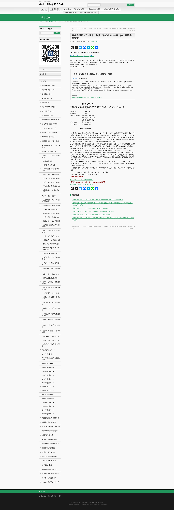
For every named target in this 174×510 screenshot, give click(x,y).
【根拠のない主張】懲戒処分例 (51, 269)
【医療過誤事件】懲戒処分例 (51, 213)
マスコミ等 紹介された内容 (50, 482)
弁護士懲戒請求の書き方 (49, 431)
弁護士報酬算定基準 (48, 85)
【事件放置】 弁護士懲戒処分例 (50, 169)
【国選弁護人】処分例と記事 (51, 221)
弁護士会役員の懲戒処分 (49, 469)
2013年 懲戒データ (48, 410)
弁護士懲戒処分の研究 (49, 422)
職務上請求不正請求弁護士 (50, 473)
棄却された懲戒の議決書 (49, 456)
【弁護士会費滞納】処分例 (50, 236)
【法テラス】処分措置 (49, 461)
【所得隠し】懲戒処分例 (49, 253)
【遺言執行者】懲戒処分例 (50, 244)
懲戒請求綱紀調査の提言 (49, 439)
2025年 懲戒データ (48, 363)
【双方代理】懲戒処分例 (49, 278)
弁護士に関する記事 (48, 90)
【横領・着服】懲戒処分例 (50, 174)
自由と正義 (45, 102)
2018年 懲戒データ (48, 390)
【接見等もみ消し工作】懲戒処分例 (51, 282)
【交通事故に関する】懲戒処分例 (51, 331)
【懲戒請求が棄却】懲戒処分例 (51, 345)
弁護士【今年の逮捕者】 (49, 132)
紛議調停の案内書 (47, 435)
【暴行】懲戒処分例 (48, 165)
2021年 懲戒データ (48, 379)
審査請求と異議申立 (48, 448)
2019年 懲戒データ (48, 387)
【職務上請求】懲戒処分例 (50, 274)
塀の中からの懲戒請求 (49, 478)
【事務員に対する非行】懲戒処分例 (51, 314)
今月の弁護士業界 (47, 115)
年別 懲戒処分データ (48, 350)
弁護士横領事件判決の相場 (50, 141)
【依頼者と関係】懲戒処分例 (51, 178)
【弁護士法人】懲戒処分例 (50, 340)
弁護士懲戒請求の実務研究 (50, 418)
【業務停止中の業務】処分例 (51, 205)
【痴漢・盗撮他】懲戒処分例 (51, 182)
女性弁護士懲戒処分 (48, 137)
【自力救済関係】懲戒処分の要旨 (51, 258)
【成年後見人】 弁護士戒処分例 (50, 191)
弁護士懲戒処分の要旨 (49, 107)
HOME (40, 21)
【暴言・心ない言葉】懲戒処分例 (51, 156)
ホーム (43, 491)
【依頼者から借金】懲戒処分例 (51, 263)
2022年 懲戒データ (48, 375)
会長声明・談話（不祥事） (50, 124)
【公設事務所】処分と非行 (50, 293)
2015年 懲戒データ (48, 402)
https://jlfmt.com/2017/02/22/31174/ (81, 184)
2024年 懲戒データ (48, 367)
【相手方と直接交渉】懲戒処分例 (51, 298)
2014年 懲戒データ (48, 406)
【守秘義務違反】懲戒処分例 (51, 186)
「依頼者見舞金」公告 (49, 128)
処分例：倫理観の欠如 (49, 151)
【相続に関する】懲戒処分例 (51, 240)
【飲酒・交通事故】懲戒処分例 (51, 326)
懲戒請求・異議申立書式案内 (51, 426)
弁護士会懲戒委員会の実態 (50, 443)
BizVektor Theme (87, 504)
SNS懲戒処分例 (47, 161)
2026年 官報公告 (47, 354)
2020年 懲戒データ (48, 383)
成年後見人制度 (47, 465)
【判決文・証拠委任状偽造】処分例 (51, 225)
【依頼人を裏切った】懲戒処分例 (51, 231)
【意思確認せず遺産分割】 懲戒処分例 (50, 248)
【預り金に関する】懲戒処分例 (51, 303)
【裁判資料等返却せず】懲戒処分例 (51, 288)
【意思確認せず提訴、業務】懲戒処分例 (51, 200)
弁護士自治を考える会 (51, 4)
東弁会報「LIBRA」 (53, 21)
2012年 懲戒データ (48, 414)
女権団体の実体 (47, 94)
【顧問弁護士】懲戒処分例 (50, 336)
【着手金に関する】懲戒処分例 (51, 309)
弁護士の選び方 (47, 98)
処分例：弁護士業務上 (49, 196)
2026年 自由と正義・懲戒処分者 (51, 358)
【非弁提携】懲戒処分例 (49, 209)
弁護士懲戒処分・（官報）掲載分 (51, 146)
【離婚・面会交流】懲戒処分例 (51, 320)
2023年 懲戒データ (48, 371)
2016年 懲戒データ (48, 398)
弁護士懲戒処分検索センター (51, 120)
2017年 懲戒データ (48, 394)
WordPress (77, 504)
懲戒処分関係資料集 (48, 452)
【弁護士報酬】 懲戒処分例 (50, 217)
